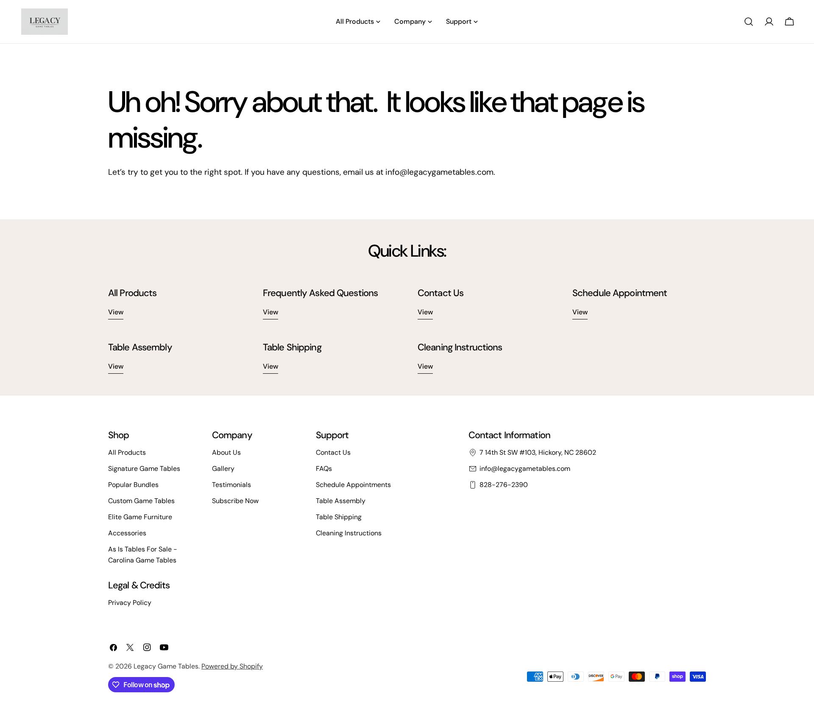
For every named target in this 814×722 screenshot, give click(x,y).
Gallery (223, 468)
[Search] (748, 21)
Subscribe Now (235, 500)
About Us (226, 452)
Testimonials (231, 484)
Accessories (127, 533)
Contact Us (333, 452)
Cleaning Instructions (349, 533)
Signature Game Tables (144, 468)
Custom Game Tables (141, 500)
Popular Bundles (133, 484)
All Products (127, 452)
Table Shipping (339, 516)
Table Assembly (340, 500)
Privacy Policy (129, 602)
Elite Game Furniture (140, 516)
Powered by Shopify (232, 666)
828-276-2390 (503, 484)
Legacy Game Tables (166, 666)
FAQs (324, 468)
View (115, 312)
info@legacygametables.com (524, 468)
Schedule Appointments (353, 484)
